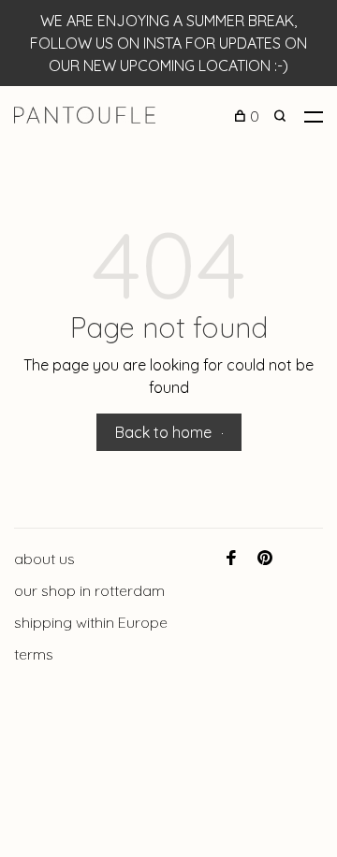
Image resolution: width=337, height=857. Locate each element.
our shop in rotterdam (89, 590)
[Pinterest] (264, 558)
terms (33, 654)
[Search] (282, 116)
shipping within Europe (91, 622)
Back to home (163, 432)
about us (44, 558)
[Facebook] (231, 558)
